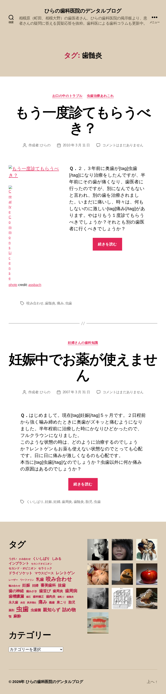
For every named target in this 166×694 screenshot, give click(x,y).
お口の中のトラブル (67, 96)
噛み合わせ (14, 585)
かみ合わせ (25, 559)
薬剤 (11, 610)
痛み (60, 303)
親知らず (51, 609)
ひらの (45, 145)
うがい (13, 558)
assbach (34, 285)
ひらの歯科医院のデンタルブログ (83, 10)
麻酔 (17, 616)
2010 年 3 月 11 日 (76, 145)
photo (13, 285)
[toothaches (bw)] (37, 172)
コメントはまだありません (122, 145)
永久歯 (13, 602)
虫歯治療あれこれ (100, 96)
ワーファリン (27, 580)
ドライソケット (20, 573)
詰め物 (69, 609)
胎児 (88, 502)
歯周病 (71, 590)
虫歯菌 (36, 610)
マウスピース (44, 573)
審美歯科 (48, 585)
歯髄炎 (50, 303)
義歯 (51, 602)
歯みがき (31, 591)
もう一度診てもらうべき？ (83, 120)
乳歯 (40, 579)
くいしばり (34, 502)
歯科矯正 (38, 596)
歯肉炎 (51, 596)
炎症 (22, 602)
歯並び (45, 591)
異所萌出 (31, 602)
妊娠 (48, 502)
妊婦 (56, 502)
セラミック (45, 568)
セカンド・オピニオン (22, 568)
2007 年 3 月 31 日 (76, 392)
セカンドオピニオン (41, 563)
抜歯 (61, 585)
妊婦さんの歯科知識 (83, 342)
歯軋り (60, 596)
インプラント (19, 563)
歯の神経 (16, 591)
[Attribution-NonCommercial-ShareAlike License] (37, 233)
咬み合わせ (34, 303)
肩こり (61, 602)
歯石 (28, 596)
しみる (56, 558)
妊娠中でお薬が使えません (83, 367)
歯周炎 (67, 502)
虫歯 (68, 303)
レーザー (13, 580)
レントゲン (65, 573)
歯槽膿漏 (16, 596)
